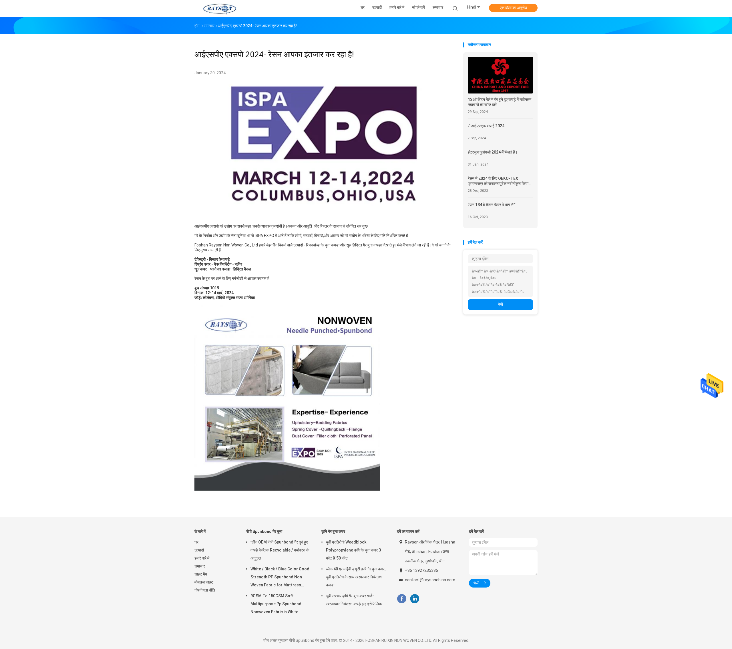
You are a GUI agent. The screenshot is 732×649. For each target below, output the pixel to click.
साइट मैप (200, 574)
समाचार (199, 566)
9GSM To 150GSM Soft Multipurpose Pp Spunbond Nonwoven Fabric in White (275, 604)
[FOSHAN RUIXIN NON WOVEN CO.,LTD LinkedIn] (414, 599)
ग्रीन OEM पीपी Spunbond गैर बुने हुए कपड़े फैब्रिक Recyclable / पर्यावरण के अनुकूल (279, 550)
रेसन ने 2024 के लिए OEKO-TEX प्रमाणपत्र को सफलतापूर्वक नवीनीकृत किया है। (498, 181)
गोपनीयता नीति (204, 590)
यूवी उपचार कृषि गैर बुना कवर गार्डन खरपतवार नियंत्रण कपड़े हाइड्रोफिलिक (354, 600)
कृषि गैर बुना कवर (333, 531)
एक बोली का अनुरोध (513, 7)
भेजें (500, 304)
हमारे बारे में (201, 558)
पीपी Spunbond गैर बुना (264, 531)
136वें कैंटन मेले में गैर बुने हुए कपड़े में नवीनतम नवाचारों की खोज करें (499, 102)
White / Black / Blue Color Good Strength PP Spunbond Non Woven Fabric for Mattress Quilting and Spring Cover (279, 578)
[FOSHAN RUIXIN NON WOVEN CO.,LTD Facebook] (401, 599)
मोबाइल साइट (203, 582)
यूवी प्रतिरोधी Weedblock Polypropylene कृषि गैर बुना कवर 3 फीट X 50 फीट (353, 550)
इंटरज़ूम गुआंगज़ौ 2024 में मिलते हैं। (493, 152)
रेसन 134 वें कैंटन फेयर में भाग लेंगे (491, 204)
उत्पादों (199, 550)
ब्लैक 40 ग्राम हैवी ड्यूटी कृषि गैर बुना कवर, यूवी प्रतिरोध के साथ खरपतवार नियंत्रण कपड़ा (355, 577)
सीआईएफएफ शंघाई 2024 (486, 126)
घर (196, 542)
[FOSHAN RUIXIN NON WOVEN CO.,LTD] (219, 8)
